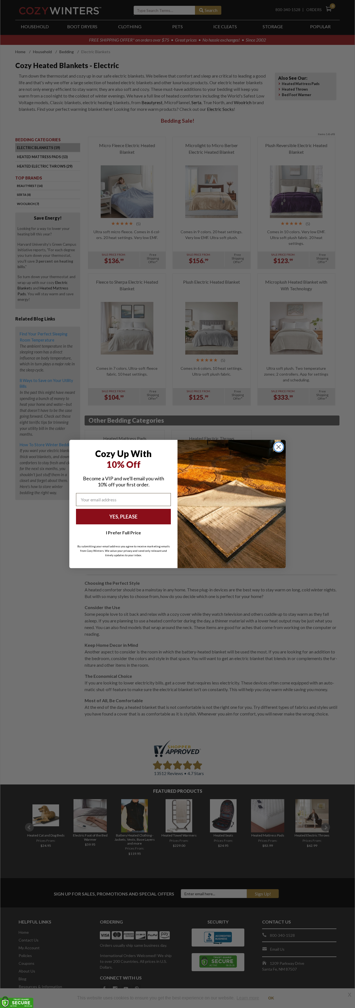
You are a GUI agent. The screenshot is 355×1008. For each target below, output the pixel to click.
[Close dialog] (278, 447)
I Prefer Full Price (123, 532)
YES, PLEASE (123, 517)
